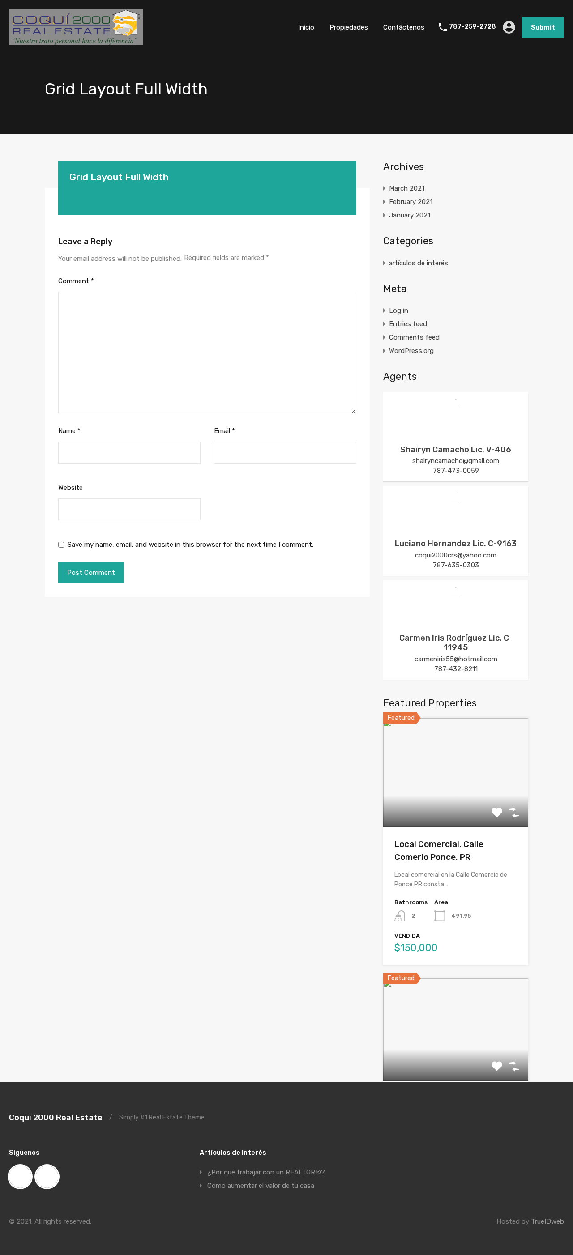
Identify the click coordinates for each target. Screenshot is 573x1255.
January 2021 (409, 215)
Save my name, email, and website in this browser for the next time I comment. (190, 544)
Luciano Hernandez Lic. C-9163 (456, 544)
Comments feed (414, 337)
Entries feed (408, 324)
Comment (76, 281)
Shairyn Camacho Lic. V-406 (455, 450)
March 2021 (406, 188)
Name (69, 431)
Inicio (306, 27)
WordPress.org (411, 351)
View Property (456, 805)
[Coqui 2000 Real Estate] (76, 41)
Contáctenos (403, 27)
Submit (543, 27)
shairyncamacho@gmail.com (455, 461)
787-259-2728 (472, 26)
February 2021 (410, 202)
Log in (398, 310)
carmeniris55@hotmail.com (456, 659)
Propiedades (348, 27)
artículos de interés (418, 263)
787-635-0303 (456, 565)
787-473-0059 (456, 471)
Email (224, 431)
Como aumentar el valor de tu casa (260, 1186)
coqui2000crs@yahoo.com (455, 555)
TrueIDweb (547, 1221)
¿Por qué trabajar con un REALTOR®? (266, 1172)
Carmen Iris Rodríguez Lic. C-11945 (456, 643)
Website (70, 488)
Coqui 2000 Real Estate (56, 1118)
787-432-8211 (456, 669)
